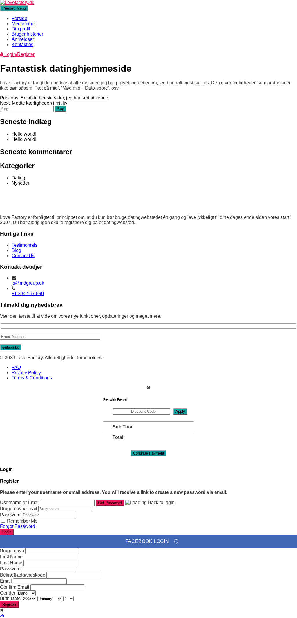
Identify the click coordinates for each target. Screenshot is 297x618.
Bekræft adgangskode (22, 574)
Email (6, 581)
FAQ (16, 367)
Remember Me (22, 521)
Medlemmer (24, 23)
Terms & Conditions (32, 377)
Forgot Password (17, 526)
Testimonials (24, 245)
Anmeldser (23, 39)
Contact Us (23, 255)
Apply (180, 411)
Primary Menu (14, 8)
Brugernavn (12, 550)
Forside (19, 18)
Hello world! (24, 134)
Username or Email (20, 502)
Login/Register (19, 54)
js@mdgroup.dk (28, 283)
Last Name (11, 562)
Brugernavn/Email (18, 508)
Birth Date (11, 598)
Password (10, 514)
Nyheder (20, 183)
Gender (7, 592)
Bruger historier (27, 34)
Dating (18, 177)
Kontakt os (22, 44)
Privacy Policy (26, 372)
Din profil (21, 28)
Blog (16, 250)
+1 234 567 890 (28, 293)
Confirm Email (14, 587)
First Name (11, 556)
